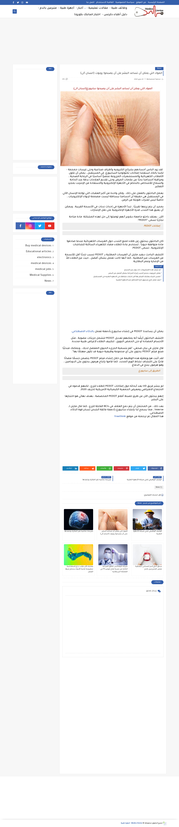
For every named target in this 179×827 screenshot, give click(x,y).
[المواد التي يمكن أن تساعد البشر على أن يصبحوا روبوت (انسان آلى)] (113, 519)
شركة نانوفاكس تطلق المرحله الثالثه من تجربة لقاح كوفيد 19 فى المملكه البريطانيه (114, 569)
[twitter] (18, 2)
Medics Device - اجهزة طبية (131, 823)
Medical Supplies (40, 275)
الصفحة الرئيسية (156, 2)
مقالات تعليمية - (97, 8)
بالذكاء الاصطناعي (83, 331)
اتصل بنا (90, 2)
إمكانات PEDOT (152, 226)
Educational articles (38, 251)
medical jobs (43, 269)
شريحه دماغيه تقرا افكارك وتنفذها (78, 531)
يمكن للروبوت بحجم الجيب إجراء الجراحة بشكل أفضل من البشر (134, 273)
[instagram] (22, 2)
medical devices (41, 263)
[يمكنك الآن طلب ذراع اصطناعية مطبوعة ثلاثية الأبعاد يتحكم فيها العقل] (78, 554)
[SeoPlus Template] (164, 823)
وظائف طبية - (118, 8)
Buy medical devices (38, 245)
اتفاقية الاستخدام (105, 2)
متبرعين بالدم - (47, 8)
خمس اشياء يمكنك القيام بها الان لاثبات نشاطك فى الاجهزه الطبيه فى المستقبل (127, 277)
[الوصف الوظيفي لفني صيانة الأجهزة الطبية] (147, 519)
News (159, 68)
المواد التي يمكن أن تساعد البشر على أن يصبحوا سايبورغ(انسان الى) (113, 88)
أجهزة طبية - (66, 8)
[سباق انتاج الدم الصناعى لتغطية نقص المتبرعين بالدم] (147, 554)
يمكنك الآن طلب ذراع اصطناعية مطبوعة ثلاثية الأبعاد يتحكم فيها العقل (79, 569)
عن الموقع (141, 2)
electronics (44, 257)
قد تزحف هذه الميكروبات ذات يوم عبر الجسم (142, 270)
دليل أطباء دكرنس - (114, 14)
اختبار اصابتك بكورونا (87, 14)
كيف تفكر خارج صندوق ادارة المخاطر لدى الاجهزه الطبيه (138, 280)
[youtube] (27, 2)
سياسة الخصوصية (125, 2)
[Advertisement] (89, 42)
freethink (120, 416)
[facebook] (13, 2)
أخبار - (79, 8)
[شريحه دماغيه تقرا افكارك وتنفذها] (78, 519)
